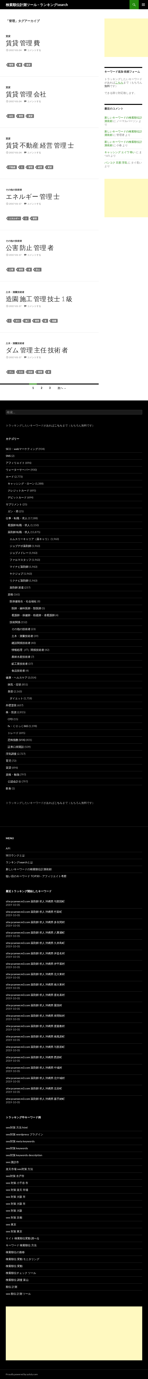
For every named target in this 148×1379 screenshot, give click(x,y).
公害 (11, 269)
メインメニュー (143, 4)
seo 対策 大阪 (14, 1210)
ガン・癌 (13, 511)
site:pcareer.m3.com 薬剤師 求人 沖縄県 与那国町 (35, 901)
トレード (13, 733)
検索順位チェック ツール (21, 1273)
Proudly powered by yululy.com (22, 1374)
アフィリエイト (15, 462)
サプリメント (14, 504)
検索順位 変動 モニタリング (22, 1259)
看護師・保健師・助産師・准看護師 (33, 615)
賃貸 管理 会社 (26, 94)
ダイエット (16, 698)
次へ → (62, 387)
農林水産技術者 (21, 656)
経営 (40, 167)
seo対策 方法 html (17, 1127)
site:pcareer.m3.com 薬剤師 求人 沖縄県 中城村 (34, 1067)
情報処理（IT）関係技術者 (28, 649)
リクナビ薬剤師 (19, 580)
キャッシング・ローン (21, 483)
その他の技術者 (14, 189)
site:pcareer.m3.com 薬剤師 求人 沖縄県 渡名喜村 (35, 994)
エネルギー (14, 218)
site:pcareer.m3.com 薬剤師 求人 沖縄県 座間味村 (35, 1015)
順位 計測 (11, 1286)
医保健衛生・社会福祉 (23, 601)
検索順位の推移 (15, 1252)
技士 (18, 320)
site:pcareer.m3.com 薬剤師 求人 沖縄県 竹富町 (34, 911)
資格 (10, 594)
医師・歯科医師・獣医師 (26, 608)
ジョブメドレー (19, 552)
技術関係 (15, 622)
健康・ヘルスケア (16, 677)
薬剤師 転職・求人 (19, 532)
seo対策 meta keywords (20, 1141)
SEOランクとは (15, 855)
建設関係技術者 (21, 642)
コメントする (34, 50)
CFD (10, 719)
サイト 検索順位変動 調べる (22, 1238)
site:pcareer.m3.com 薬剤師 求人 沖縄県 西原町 (34, 1057)
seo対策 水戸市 (15, 1176)
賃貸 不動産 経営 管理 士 (40, 145)
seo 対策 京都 (14, 1217)
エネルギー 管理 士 (33, 196)
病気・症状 (14, 684)
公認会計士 (14, 781)
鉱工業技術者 (20, 663)
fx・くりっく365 (18, 726)
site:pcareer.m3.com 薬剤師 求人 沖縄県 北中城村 (35, 1078)
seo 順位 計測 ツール (18, 1293)
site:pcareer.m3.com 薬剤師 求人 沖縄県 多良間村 (35, 922)
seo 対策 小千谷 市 (17, 1182)
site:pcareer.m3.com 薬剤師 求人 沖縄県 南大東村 (35, 984)
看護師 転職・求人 (19, 525)
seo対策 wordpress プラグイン (24, 1134)
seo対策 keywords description (24, 1155)
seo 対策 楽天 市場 (17, 1189)
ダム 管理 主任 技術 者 (37, 350)
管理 (11, 65)
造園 (54, 320)
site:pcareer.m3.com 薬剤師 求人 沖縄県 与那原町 (35, 1046)
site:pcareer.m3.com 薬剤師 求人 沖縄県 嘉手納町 (35, 1098)
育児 (8, 760)
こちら (58, 425)
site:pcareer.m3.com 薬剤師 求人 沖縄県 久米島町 (35, 942)
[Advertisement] (126, 37)
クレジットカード (18, 490)
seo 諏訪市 (12, 1162)
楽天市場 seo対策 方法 (19, 1169)
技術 (30, 372)
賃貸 (8, 36)
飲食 (8, 788)
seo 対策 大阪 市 (15, 1196)
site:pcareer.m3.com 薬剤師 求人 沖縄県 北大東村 (35, 974)
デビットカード (17, 497)
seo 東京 (11, 1224)
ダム (11, 372)
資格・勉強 (12, 774)
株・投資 (11, 712)
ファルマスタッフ (20, 559)
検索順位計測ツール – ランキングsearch (37, 5)
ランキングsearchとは (19, 862)
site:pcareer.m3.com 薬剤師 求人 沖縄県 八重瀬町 (35, 932)
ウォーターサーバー (18, 469)
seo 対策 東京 (14, 1231)
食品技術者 (18, 670)
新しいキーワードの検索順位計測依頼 (29, 869)
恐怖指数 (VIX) (16, 739)
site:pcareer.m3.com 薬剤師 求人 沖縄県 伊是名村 (35, 953)
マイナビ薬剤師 (19, 566)
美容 (10, 691)
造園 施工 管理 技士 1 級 (39, 299)
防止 (38, 269)
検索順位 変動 (14, 1266)
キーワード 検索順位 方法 (21, 1245)
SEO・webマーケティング (22, 448)
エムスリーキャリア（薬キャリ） (30, 539)
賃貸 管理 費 (23, 43)
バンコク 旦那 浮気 (115, 162)
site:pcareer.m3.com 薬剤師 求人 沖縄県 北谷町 (34, 1088)
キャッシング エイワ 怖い (119, 152)
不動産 (12, 167)
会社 (11, 116)
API (8, 848)
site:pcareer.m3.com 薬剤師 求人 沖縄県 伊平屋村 (35, 963)
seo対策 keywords (17, 1148)
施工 (27, 320)
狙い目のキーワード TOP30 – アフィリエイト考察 (36, 876)
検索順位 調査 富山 (17, 1279)
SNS (8, 455)
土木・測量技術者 (15, 292)
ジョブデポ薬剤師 (20, 545)
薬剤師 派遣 (17, 587)
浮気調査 (11, 753)
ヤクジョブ (16, 573)
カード (10, 476)
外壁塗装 (11, 705)
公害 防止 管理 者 (30, 247)
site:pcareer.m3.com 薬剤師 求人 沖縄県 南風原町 (35, 1036)
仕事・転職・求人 (16, 518)
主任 (21, 372)
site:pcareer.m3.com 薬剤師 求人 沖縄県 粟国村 (34, 1005)
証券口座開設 (16, 746)
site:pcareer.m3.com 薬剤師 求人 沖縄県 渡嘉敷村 (35, 1026)
